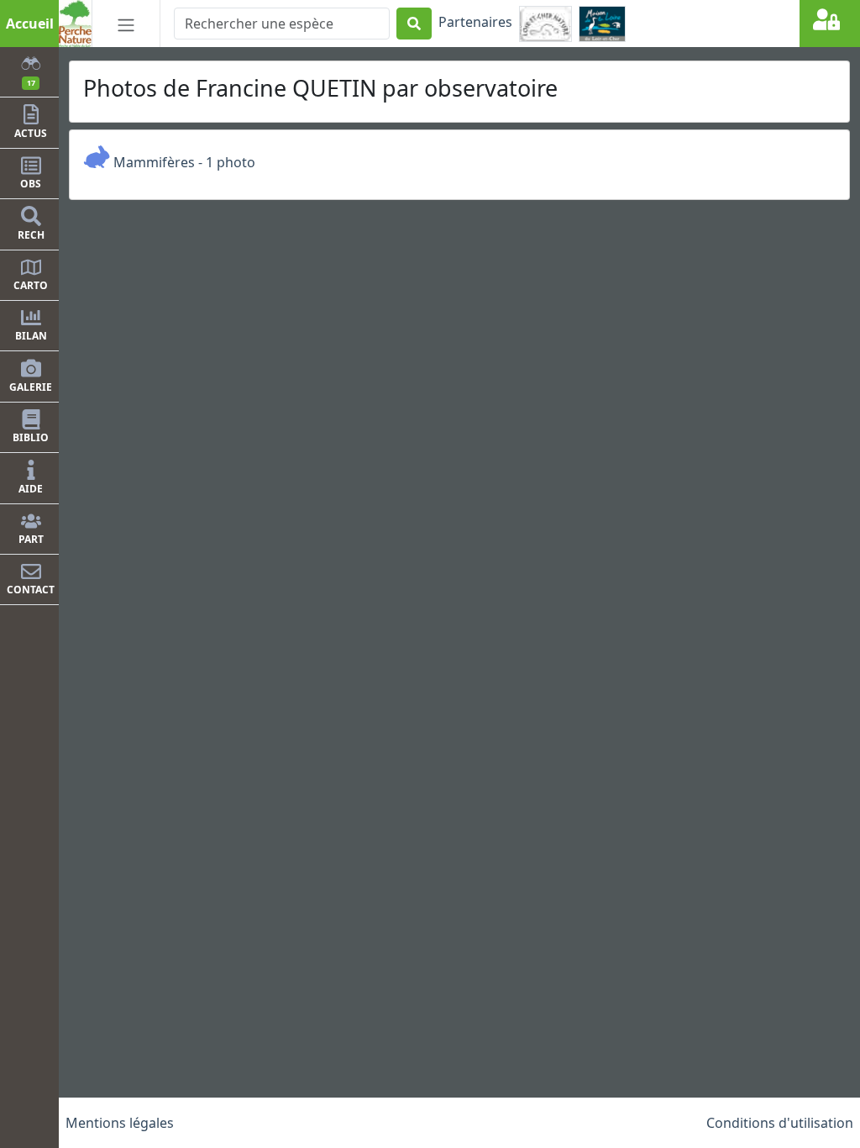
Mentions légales (120, 1123)
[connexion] (830, 23)
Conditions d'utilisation (779, 1123)
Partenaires (475, 22)
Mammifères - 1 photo (182, 162)
